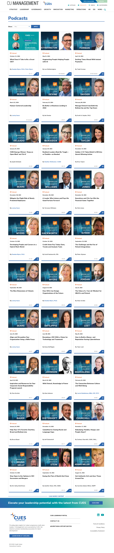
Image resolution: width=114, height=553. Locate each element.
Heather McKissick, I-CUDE (52, 162)
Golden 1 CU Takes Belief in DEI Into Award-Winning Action (101, 166)
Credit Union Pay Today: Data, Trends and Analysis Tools (69, 259)
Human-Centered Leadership (36, 120)
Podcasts (83, 5)
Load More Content (56, 496)
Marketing (69, 9)
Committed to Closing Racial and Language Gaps (69, 444)
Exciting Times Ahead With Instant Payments (101, 73)
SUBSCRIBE (95, 503)
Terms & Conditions (99, 524)
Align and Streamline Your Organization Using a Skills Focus (36, 351)
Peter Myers (29, 69)
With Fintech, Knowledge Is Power (69, 397)
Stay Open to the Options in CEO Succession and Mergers (36, 490)
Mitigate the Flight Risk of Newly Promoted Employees (36, 212)
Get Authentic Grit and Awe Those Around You (101, 490)
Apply (36, 26)
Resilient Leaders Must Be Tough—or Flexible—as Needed (69, 166)
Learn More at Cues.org (20, 536)
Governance (36, 9)
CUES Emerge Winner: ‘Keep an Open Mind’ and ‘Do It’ (36, 166)
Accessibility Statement (97, 531)
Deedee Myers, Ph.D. (18, 69)
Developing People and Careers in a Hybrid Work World (36, 259)
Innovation (58, 9)
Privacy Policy (100, 527)
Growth (47, 9)
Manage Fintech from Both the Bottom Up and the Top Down (101, 120)
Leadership (24, 9)
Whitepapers (103, 5)
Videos (93, 5)
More (100, 9)
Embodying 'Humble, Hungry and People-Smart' (101, 444)
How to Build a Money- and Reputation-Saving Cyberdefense (101, 351)
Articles (72, 5)
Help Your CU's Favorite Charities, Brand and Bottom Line (36, 444)
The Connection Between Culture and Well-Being (101, 397)
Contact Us (54, 521)
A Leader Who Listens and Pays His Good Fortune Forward (69, 212)
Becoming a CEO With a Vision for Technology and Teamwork (69, 351)
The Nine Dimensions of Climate (36, 305)
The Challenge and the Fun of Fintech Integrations (101, 259)
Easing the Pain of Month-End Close (69, 490)
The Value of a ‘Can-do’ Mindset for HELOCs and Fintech (101, 305)
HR (89, 9)
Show (10, 27)
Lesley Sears (16, 115)
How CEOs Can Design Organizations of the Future (69, 305)
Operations (81, 9)
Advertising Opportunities (61, 526)
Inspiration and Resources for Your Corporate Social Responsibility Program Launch (36, 397)
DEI (94, 9)
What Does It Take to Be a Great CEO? (36, 73)
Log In (101, 1)
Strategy (13, 9)
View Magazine (88, 1)
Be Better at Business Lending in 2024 (69, 120)
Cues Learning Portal (58, 515)
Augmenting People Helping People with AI (69, 73)
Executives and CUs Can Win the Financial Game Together (101, 212)
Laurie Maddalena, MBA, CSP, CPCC (88, 393)
